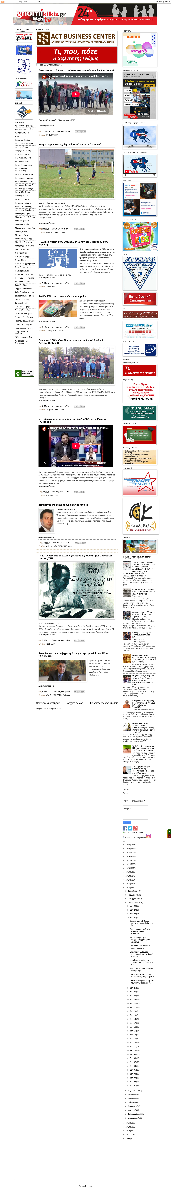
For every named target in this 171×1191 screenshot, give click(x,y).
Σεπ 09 (133, 1054)
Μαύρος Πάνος (21, 231)
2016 (128, 884)
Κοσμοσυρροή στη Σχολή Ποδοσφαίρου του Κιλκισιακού (70, 144)
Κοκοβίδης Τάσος (22, 199)
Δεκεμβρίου (133, 891)
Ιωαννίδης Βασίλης (23, 154)
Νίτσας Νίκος (20, 260)
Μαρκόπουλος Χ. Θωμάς (25, 217)
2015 (128, 888)
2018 (128, 876)
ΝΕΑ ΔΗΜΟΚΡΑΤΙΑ (54, 695)
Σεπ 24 (133, 996)
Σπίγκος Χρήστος (22, 303)
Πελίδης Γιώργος (22, 271)
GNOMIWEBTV (52, 135)
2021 (128, 864)
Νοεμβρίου (132, 895)
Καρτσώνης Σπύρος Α (24, 185)
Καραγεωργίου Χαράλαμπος (21, 170)
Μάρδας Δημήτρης (22, 214)
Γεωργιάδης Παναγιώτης (25, 144)
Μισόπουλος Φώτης (23, 239)
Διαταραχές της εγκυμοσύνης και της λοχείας (63, 505)
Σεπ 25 (133, 992)
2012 (128, 1131)
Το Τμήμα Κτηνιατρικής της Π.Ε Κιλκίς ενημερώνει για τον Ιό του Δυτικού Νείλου (143, 748)
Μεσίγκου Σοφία (21, 235)
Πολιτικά (66, 695)
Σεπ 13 (133, 1039)
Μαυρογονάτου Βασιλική (25, 228)
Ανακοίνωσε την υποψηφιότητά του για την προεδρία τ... (142, 982)
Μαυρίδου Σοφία (22, 224)
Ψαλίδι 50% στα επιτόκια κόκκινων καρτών (62, 296)
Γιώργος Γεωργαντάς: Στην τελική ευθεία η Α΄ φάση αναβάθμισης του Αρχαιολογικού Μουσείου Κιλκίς (143, 680)
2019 (128, 872)
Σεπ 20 (133, 1011)
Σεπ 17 (133, 1023)
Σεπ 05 (133, 1070)
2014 (128, 1123)
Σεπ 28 (133, 914)
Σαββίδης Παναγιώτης (24, 289)
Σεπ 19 (133, 1015)
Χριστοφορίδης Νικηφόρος (21, 342)
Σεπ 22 (133, 1003)
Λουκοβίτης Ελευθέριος (25, 210)
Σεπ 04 (133, 1074)
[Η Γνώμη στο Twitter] (130, 830)
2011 (128, 1135)
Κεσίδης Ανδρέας (22, 196)
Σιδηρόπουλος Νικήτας (24, 292)
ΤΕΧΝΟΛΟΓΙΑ (52, 287)
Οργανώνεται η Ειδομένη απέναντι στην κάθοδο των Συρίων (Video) (76, 70)
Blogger (88, 1186)
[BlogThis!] (78, 131)
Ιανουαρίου (132, 1118)
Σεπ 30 (133, 906)
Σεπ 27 (133, 918)
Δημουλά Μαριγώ (22, 147)
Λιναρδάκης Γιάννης (23, 206)
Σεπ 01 (133, 1086)
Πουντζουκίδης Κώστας (25, 278)
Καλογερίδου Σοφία (23, 158)
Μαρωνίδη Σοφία (22, 221)
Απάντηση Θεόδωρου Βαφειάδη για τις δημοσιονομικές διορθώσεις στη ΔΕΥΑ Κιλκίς (143, 770)
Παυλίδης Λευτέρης (23, 267)
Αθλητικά (49, 232)
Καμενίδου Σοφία (22, 161)
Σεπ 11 (133, 1047)
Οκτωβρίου (132, 899)
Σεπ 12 (133, 1043)
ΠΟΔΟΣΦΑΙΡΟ (60, 232)
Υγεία (70, 546)
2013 (128, 1127)
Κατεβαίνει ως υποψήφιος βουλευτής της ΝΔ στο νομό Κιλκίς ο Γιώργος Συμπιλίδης (143, 704)
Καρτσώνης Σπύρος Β (24, 189)
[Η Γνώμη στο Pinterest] (135, 830)
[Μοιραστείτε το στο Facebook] (82, 131)
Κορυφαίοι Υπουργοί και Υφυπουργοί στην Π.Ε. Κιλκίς (142, 635)
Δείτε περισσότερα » (47, 126)
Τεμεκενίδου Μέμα (22, 310)
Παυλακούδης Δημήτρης (25, 264)
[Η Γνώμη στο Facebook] (125, 830)
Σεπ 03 (133, 1078)
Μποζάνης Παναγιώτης (24, 246)
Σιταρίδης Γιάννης (22, 299)
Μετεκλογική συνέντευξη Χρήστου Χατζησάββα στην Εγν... (141, 962)
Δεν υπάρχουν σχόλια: (61, 131)
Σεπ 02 (133, 1082)
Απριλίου (132, 1106)
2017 (128, 880)
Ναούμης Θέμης (21, 253)
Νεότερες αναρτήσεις (48, 703)
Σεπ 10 (133, 1050)
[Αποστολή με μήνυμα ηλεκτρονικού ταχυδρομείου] (76, 131)
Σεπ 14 (133, 1035)
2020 (128, 868)
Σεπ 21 (133, 1007)
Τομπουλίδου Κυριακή (24, 317)
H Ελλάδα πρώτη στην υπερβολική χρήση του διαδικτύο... (139, 940)
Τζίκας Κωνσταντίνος (24, 337)
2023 (128, 856)
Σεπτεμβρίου (133, 903)
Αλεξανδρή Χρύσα (22, 136)
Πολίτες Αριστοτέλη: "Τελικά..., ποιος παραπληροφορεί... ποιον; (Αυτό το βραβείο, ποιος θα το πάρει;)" (143, 727)
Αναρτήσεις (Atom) (54, 709)
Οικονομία (50, 331)
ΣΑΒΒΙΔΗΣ (62, 546)
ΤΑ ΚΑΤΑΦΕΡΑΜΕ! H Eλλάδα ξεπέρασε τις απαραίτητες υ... (142, 976)
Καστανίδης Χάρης (23, 192)
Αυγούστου (132, 1091)
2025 (128, 849)
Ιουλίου (131, 1094)
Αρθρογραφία (51, 546)
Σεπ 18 (133, 1019)
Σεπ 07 (133, 1062)
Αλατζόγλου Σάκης (22, 133)
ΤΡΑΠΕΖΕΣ (60, 331)
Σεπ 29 (133, 910)
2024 (128, 852)
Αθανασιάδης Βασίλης (24, 129)
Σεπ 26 (133, 988)
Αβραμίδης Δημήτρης (24, 126)
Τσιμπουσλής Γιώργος (24, 328)
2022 (128, 860)
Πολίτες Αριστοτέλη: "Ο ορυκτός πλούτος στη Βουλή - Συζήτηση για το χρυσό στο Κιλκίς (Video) (144, 658)
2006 (128, 1139)
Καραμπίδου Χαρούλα (24, 178)
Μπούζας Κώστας (22, 249)
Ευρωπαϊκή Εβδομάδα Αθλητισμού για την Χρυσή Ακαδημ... (141, 954)
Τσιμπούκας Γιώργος (23, 324)
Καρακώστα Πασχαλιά (24, 174)
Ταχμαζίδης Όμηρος (23, 307)
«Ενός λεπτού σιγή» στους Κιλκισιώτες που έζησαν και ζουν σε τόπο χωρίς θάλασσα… (143, 592)
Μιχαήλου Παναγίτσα (23, 242)
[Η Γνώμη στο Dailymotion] (134, 838)
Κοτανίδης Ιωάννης (23, 203)
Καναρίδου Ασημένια (23, 165)
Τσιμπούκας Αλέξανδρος (25, 321)
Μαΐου (130, 1102)
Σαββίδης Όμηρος (22, 285)
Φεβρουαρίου (133, 1114)
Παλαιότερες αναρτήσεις (104, 703)
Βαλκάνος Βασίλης (23, 140)
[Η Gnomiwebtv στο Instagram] (148, 838)
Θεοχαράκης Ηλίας (23, 151)
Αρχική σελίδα (75, 703)
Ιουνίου (131, 1098)
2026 (128, 845)
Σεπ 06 (133, 1066)
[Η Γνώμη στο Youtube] (133, 832)
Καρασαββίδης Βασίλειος (25, 181)
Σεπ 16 (133, 1027)
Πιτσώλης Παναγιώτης (24, 274)
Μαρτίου (131, 1110)
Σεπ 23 (133, 1000)
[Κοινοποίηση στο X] (80, 131)
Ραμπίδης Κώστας (22, 282)
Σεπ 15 (133, 1031)
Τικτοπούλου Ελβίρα (23, 314)
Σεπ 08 (133, 1058)
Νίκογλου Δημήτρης (23, 257)
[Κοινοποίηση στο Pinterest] (85, 131)
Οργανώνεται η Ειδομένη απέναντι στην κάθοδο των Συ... (141, 923)
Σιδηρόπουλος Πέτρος (24, 296)
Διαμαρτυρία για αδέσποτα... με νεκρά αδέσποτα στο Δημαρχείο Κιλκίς (144, 614)
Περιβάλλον (50, 644)
